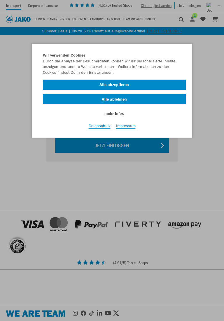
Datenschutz (100, 125)
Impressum (126, 125)
